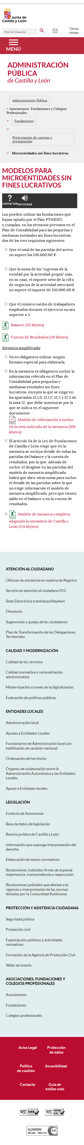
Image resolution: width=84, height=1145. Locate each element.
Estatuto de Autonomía (24, 813)
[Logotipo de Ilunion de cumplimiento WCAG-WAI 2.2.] (42, 1134)
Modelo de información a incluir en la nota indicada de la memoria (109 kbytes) (42, 425)
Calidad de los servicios (24, 662)
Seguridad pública (20, 919)
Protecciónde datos (56, 1049)
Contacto (27, 1084)
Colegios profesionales (24, 1015)
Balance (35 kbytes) (27, 325)
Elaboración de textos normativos (33, 859)
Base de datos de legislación (28, 824)
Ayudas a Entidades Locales (28, 733)
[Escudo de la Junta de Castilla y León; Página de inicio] (14, 22)
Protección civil (18, 929)
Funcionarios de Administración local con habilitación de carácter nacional (39, 745)
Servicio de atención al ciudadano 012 (36, 590)
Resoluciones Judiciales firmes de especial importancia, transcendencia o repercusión (40, 872)
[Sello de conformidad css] (29, 1114)
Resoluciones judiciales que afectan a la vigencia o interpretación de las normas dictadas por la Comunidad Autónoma (37, 889)
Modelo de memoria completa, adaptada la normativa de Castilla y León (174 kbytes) (40, 520)
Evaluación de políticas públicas (31, 698)
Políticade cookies (26, 1068)
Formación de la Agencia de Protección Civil (40, 955)
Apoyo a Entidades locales (27, 788)
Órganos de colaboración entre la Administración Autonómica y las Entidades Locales (41, 773)
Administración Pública (29, 100)
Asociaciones (16, 995)
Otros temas (74, 31)
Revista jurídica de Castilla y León (32, 834)
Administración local (22, 723)
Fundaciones (24, 121)
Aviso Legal (27, 1047)
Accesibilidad (56, 1066)
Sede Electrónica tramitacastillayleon (35, 601)
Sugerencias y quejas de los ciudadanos (37, 622)
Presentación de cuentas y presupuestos (32, 139)
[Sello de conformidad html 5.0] (55, 1114)
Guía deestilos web (55, 1086)
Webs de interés (19, 965)
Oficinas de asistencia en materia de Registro (41, 580)
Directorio (14, 611)
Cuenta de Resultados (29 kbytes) (39, 337)
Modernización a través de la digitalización (40, 687)
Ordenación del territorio (26, 758)
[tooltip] (55, 30)
